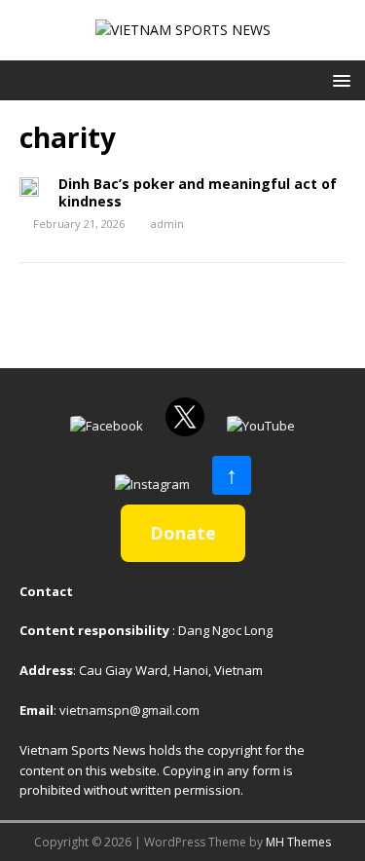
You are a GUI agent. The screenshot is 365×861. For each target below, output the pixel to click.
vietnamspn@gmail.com (129, 710)
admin (167, 223)
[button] (338, 79)
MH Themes (298, 842)
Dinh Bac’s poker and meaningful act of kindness (197, 192)
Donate (183, 532)
